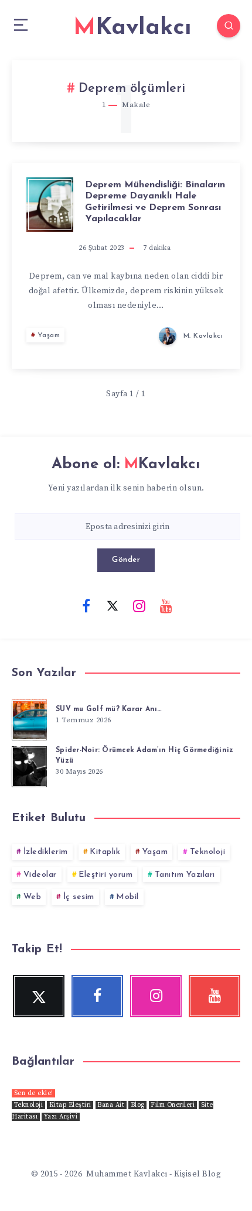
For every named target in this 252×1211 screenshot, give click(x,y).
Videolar (40, 874)
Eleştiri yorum (105, 874)
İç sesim (78, 897)
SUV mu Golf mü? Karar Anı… (109, 709)
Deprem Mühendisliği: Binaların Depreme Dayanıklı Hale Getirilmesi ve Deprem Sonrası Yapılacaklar (155, 202)
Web (32, 897)
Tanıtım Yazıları (185, 874)
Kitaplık (105, 852)
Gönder (126, 560)
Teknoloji (208, 852)
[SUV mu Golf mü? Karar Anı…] (29, 718)
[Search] (228, 25)
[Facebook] (86, 605)
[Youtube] (166, 605)
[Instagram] (139, 605)
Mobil (127, 897)
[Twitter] (112, 605)
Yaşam (49, 335)
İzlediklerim (45, 852)
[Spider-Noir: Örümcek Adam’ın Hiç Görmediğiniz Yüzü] (29, 765)
